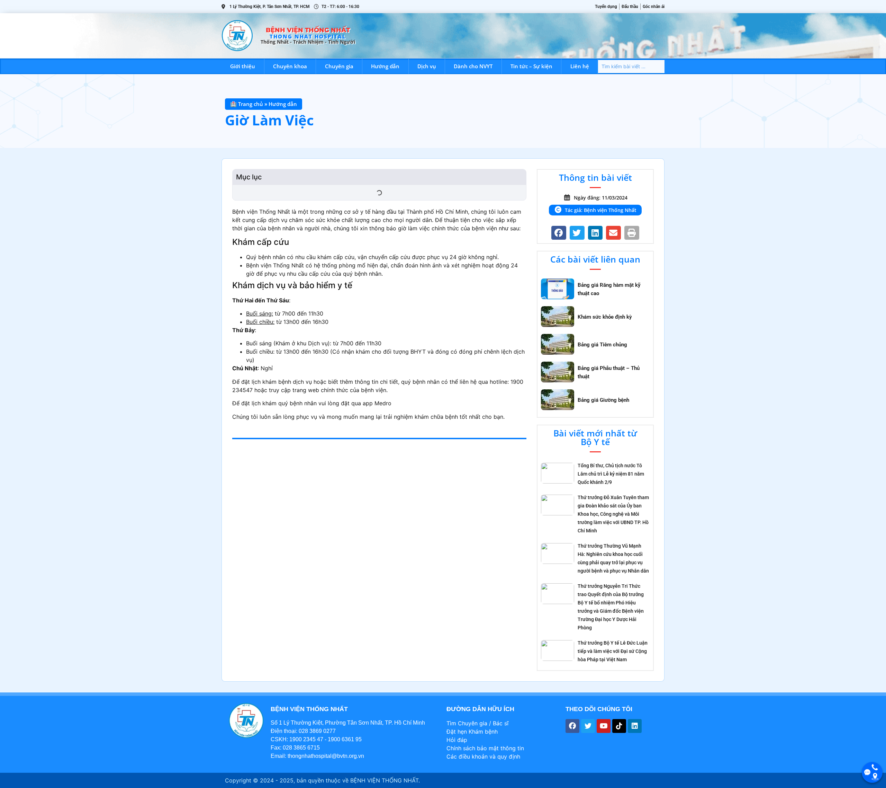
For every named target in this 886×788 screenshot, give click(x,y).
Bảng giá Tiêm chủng (602, 345)
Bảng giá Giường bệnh (603, 400)
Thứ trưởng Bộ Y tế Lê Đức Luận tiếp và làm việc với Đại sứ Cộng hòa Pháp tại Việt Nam (613, 651)
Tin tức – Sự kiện (531, 66)
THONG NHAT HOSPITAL (308, 36)
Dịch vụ (426, 66)
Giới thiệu (242, 66)
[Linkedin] (635, 726)
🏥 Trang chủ (246, 103)
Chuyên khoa (290, 66)
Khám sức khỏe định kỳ (605, 317)
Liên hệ (579, 66)
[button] (558, 233)
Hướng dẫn (385, 66)
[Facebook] (572, 726)
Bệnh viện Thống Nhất (308, 30)
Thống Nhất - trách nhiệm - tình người (308, 41)
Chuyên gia (339, 66)
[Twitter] (588, 726)
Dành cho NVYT (473, 66)
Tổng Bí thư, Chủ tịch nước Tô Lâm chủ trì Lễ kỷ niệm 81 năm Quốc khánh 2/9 (611, 474)
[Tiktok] (619, 726)
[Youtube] (604, 726)
